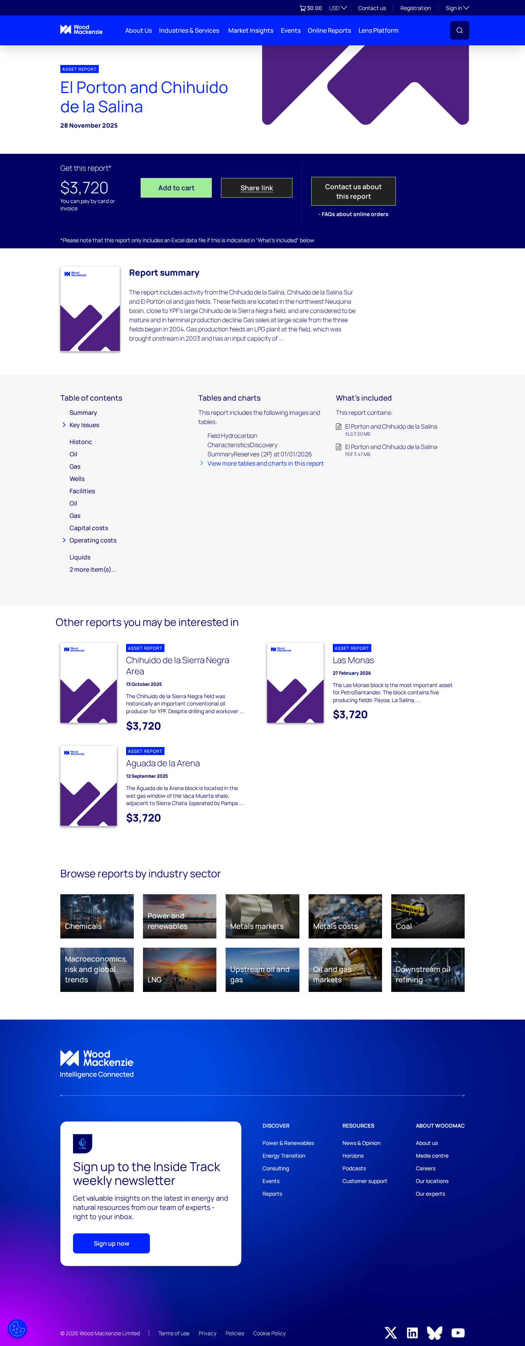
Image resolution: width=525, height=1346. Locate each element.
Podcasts (354, 1168)
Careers (425, 1168)
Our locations (432, 1181)
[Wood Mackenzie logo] (81, 29)
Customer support (364, 1181)
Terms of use (173, 1333)
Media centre (432, 1155)
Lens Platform (379, 30)
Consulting (275, 1168)
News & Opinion (361, 1142)
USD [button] (334, 8)
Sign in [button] (457, 8)
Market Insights (250, 30)
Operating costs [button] (93, 540)
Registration (415, 8)
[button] (459, 30)
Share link (257, 187)
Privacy (207, 1333)
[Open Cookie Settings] (17, 1328)
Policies (235, 1333)
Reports (272, 1193)
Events (291, 30)
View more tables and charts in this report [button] (266, 463)
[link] (262, 1064)
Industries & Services (189, 30)
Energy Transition (283, 1155)
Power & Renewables (288, 1142)
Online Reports (329, 30)
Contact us (372, 8)
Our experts (430, 1193)
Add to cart (176, 187)
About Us (138, 30)
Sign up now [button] (112, 1243)
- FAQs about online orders (353, 214)
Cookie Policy (269, 1333)
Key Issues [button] (84, 425)
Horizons (353, 1155)
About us (427, 1142)
